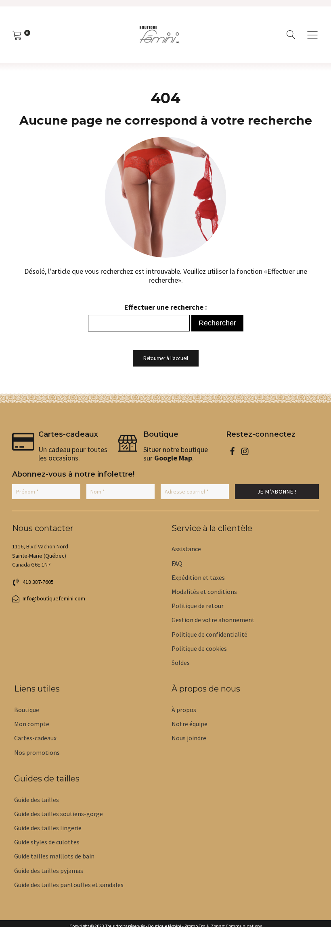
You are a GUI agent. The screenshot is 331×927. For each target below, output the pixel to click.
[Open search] (291, 35)
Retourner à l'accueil (165, 358)
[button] (312, 34)
